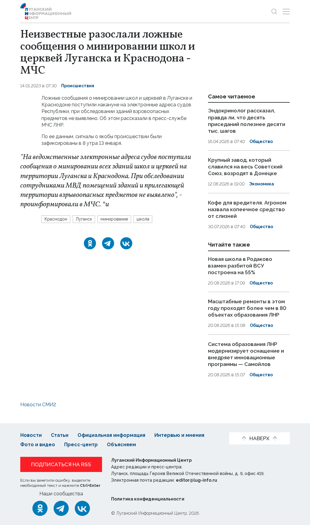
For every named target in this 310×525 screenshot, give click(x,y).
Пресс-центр (81, 444)
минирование (114, 219)
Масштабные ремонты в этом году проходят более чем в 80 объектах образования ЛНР (247, 308)
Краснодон (56, 219)
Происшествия (77, 85)
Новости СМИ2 (38, 404)
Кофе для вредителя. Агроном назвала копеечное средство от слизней (247, 209)
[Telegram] (108, 243)
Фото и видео (37, 444)
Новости (31, 435)
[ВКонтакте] (126, 243)
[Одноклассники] (90, 243)
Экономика (261, 183)
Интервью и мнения (179, 435)
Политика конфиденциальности (147, 499)
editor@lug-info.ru (196, 480)
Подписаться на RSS (61, 464)
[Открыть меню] (286, 11)
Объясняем (121, 444)
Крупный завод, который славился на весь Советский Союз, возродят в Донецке (245, 166)
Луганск (84, 219)
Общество (261, 141)
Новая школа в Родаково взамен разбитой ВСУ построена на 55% (240, 265)
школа (143, 219)
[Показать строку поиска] (274, 11)
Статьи (59, 435)
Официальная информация (111, 435)
